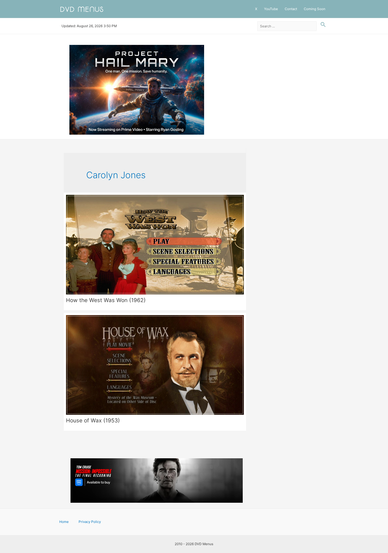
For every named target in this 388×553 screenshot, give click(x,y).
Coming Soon (314, 9)
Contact (291, 9)
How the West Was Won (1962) (106, 300)
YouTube (271, 9)
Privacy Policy (90, 522)
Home (64, 522)
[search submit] (321, 24)
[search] (287, 26)
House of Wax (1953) (93, 420)
